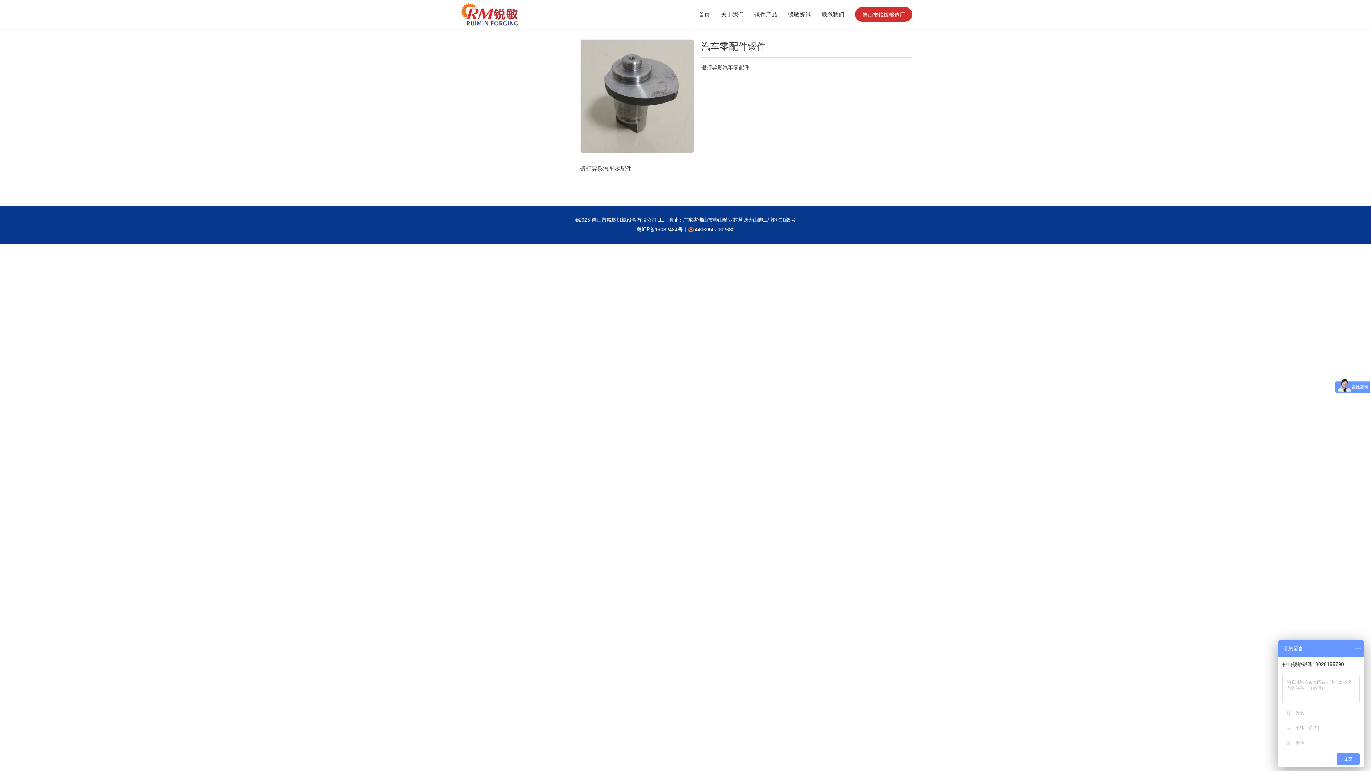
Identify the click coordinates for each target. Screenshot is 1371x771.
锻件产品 (765, 14)
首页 (704, 14)
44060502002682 (715, 229)
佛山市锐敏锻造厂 (883, 14)
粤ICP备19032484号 (660, 229)
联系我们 (833, 14)
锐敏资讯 (799, 14)
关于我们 (732, 14)
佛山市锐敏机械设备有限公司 (625, 219)
